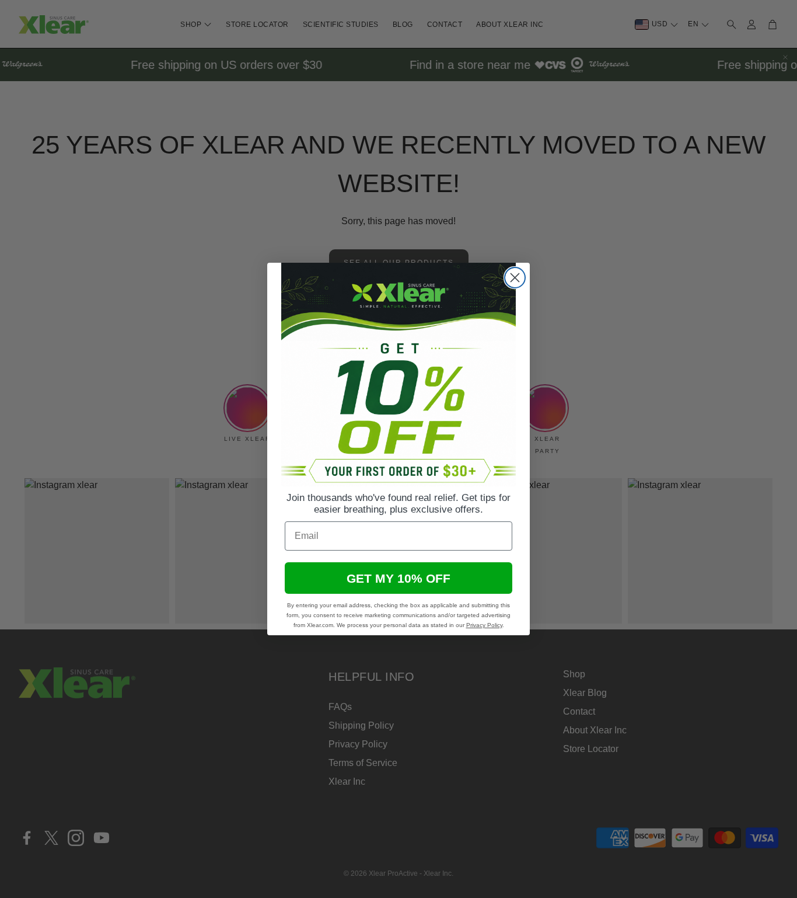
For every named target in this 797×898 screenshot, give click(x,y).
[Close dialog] (515, 277)
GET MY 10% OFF (398, 578)
